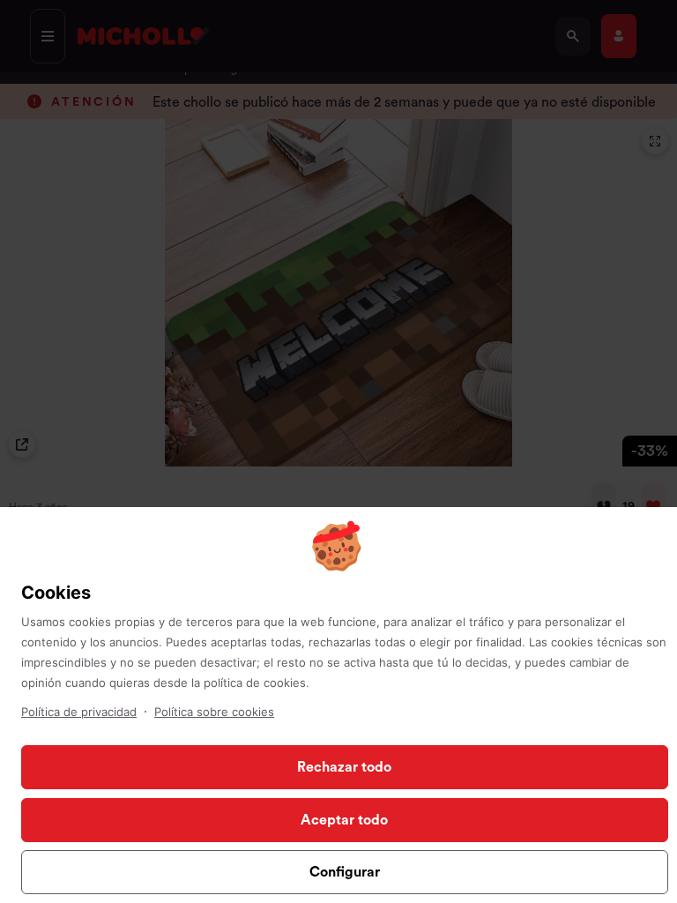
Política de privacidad (79, 712)
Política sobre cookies (214, 712)
